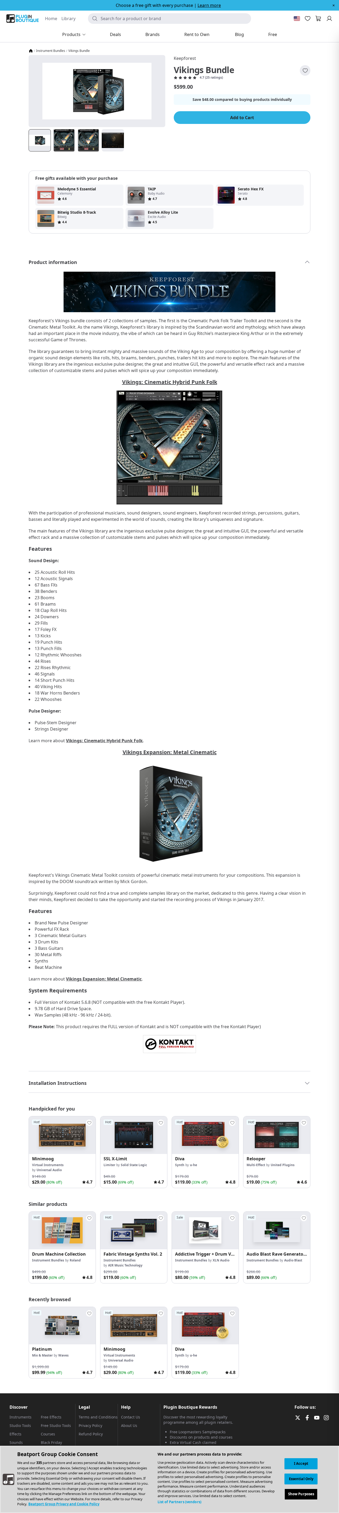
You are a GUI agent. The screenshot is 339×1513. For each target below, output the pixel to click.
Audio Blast (293, 1260)
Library (68, 18)
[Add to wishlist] (305, 70)
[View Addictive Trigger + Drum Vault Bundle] (205, 1230)
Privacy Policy (90, 1425)
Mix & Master (42, 1355)
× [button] (333, 5)
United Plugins (283, 1165)
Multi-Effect (256, 1165)
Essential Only (301, 1478)
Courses (48, 1433)
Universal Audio (49, 1170)
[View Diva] (205, 1135)
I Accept (301, 1463)
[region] (169, 1479)
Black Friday (51, 1442)
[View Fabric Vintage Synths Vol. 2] (133, 1230)
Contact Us (130, 1417)
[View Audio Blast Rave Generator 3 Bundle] (276, 1230)
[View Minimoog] (62, 1135)
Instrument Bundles (50, 51)
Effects (15, 1433)
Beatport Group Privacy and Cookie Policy (63, 1504)
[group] (62, 1152)
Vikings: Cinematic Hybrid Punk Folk (169, 382)
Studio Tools (20, 1425)
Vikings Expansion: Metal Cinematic (170, 752)
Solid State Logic (134, 1165)
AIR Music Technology (125, 1265)
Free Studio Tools (56, 1425)
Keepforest (185, 58)
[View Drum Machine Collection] (62, 1230)
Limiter (109, 1165)
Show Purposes (301, 1494)
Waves (63, 1355)
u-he (193, 1165)
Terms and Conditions (98, 1417)
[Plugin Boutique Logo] (22, 18)
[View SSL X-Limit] (133, 1135)
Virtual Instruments (48, 1165)
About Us (129, 1425)
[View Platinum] (62, 1326)
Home (51, 18)
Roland (75, 1260)
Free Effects (51, 1417)
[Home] (31, 51)
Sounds (16, 1442)
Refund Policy (91, 1433)
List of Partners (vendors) (179, 1501)
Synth (179, 1165)
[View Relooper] (276, 1135)
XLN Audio (221, 1260)
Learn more (209, 5)
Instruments (21, 1417)
